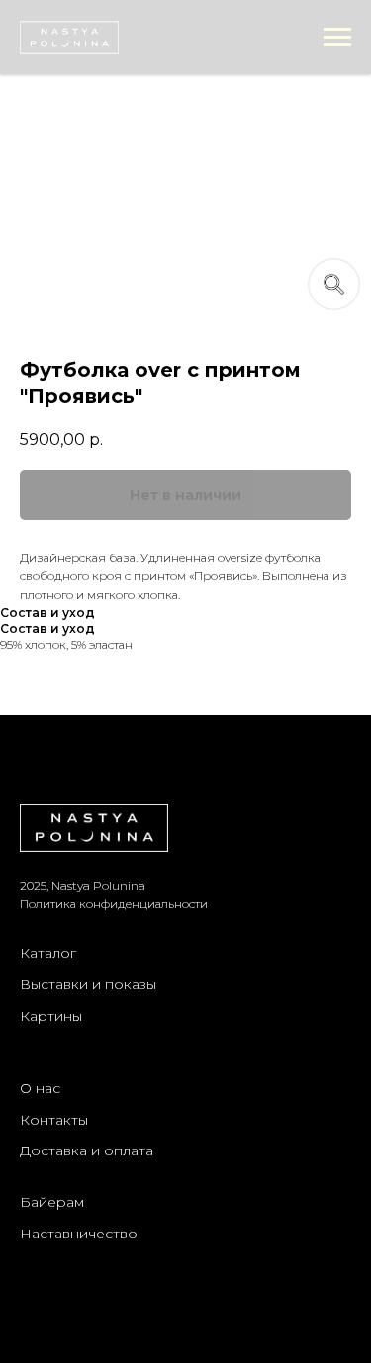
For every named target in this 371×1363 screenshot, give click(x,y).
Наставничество (79, 1233)
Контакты (54, 1120)
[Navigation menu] (337, 37)
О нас (40, 1088)
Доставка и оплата (86, 1150)
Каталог (48, 953)
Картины (51, 1016)
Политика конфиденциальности (114, 903)
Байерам (52, 1202)
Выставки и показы (88, 984)
